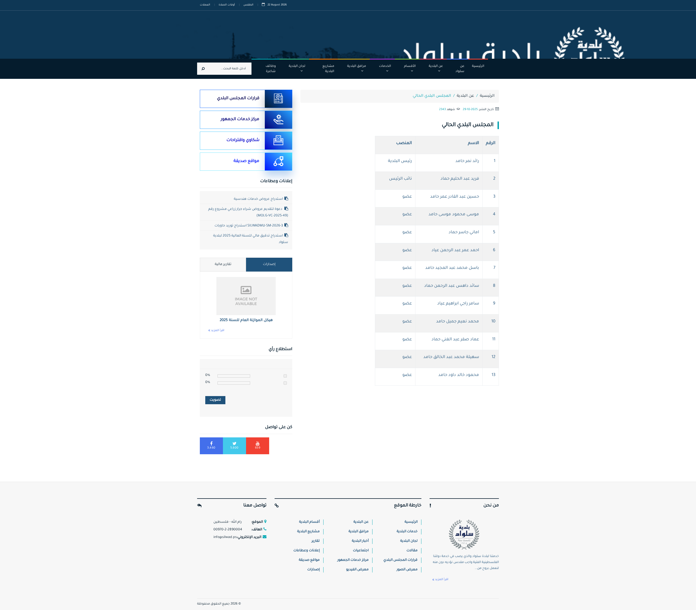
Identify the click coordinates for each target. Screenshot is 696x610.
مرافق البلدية (356, 66)
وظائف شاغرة (271, 69)
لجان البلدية (297, 66)
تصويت (215, 400)
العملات (205, 5)
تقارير (316, 541)
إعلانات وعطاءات (306, 551)
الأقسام (410, 66)
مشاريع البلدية (328, 69)
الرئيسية (478, 66)
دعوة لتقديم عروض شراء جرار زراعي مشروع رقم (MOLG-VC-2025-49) (248, 212)
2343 (442, 109)
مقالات (412, 551)
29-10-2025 (470, 109)
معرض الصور (407, 570)
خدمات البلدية (407, 532)
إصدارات (313, 570)
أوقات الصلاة (227, 5)
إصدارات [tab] (269, 264)
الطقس (248, 5)
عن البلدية (436, 66)
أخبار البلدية (360, 541)
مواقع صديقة (246, 161)
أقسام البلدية (309, 522)
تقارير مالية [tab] (223, 264)
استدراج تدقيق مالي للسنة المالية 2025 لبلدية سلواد (250, 239)
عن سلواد (459, 69)
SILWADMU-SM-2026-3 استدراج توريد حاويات (249, 226)
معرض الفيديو (357, 570)
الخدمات (385, 66)
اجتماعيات (361, 551)
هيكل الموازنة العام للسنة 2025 (246, 320)
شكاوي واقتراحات (242, 140)
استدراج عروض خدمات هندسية (258, 199)
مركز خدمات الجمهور (240, 119)
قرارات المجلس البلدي (238, 98)
